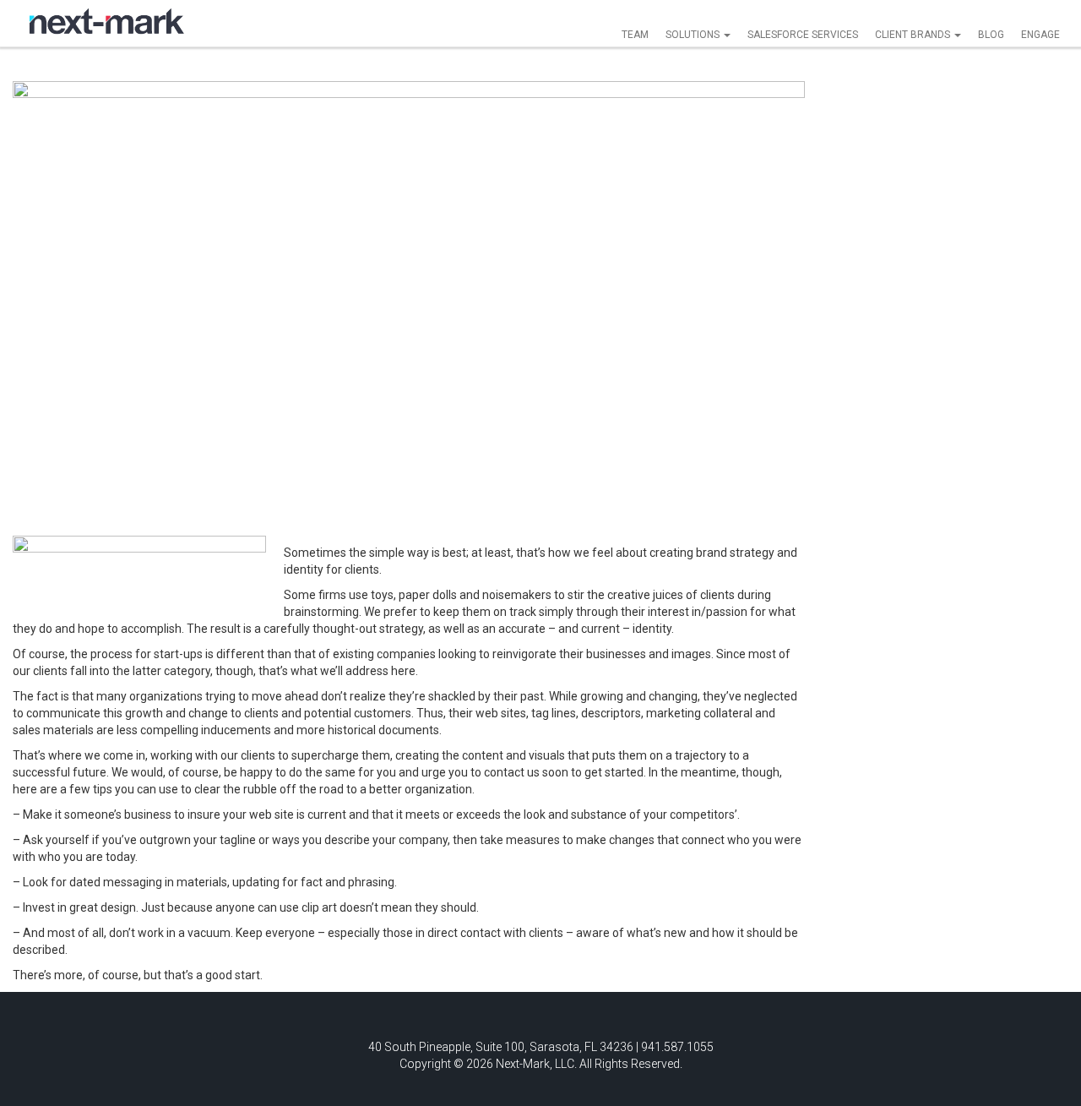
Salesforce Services (802, 35)
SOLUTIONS (693, 35)
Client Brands (914, 35)
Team (635, 35)
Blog (991, 35)
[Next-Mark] (106, 21)
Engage (1040, 35)
